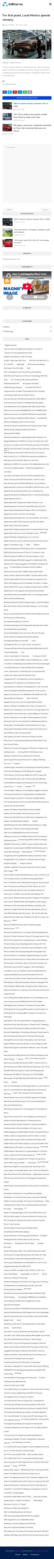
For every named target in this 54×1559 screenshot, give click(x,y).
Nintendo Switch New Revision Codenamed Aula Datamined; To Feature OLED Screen (22, 1120)
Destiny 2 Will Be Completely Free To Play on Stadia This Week (25, 706)
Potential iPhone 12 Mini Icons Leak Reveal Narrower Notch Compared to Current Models (25, 1205)
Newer (9, 210)
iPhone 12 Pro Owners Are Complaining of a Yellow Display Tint (25, 940)
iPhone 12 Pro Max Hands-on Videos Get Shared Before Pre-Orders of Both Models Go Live (26, 932)
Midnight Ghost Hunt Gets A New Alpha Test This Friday (24, 1040)
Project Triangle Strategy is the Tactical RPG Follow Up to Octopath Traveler (25, 1213)
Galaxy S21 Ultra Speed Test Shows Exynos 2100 (22, 813)
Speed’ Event (9, 1320)
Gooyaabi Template (41, 1551)
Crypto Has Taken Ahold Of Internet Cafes (19, 675)
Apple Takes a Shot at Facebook (16, 525)
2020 (29, 368)
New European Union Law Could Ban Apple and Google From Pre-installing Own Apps (25, 1097)
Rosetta (40, 1243)
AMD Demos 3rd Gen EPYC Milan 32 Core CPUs (21, 460)
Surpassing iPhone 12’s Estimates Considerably (22, 1362)
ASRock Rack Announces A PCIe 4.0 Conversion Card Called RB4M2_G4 (24, 552)
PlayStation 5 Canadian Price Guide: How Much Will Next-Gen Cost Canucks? (25, 1197)
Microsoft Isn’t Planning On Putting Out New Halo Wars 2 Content (25, 1028)
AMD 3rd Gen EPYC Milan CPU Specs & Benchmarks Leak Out (26, 449)
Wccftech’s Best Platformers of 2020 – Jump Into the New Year (25, 1497)
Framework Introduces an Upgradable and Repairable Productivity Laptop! (24, 794)
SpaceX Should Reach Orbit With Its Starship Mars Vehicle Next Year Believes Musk (26, 1309)
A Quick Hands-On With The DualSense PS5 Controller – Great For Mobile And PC (25, 391)
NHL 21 (6, 1113)
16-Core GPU (8, 364)
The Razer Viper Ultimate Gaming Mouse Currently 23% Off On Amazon (26, 1408)
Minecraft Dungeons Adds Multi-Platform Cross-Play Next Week (25, 1048)
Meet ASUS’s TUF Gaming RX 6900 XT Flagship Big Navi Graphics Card (24, 1021)
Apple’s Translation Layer (13, 545)
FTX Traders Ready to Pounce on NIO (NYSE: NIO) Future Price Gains (26, 802)
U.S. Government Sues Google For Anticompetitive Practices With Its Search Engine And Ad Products (26, 1447)
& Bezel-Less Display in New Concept (18, 357)
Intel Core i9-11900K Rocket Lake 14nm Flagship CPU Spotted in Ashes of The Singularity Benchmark (26, 898)
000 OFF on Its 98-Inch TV (39, 360)
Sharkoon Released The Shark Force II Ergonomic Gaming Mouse (26, 1282)
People (6, 1182)
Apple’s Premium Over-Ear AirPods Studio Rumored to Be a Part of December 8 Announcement (26, 541)
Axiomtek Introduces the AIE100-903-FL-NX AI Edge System (26, 595)
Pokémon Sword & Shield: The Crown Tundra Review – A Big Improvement (26, 1201)
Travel (6, 1431)
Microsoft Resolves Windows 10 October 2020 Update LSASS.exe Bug (24, 1036)
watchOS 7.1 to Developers (14, 1493)
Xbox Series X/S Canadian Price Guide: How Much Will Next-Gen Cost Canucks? (26, 1531)
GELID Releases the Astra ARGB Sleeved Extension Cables (25, 825)
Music (6, 1082)
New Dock (7, 1094)
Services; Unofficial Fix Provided (16, 1278)
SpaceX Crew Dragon (12, 1305)
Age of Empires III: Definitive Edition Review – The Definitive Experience (25, 418)
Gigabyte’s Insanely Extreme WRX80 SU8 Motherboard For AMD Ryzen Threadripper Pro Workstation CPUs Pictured (26, 848)
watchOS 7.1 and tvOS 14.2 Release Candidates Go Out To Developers (26, 1489)
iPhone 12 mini (9, 929)
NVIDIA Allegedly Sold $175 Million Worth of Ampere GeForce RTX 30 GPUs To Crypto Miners (26, 1132)
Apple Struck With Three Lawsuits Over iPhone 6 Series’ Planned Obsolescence (24, 522)
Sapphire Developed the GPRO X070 (17, 1266)
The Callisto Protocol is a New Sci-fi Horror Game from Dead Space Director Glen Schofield (26, 1389)
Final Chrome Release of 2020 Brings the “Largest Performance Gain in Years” (22, 771)
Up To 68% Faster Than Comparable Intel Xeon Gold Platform (23, 1458)
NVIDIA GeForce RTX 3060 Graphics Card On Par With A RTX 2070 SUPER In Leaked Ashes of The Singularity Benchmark (26, 1143)
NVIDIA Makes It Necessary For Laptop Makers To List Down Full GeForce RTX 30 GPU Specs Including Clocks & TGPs (25, 1151)
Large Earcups (9, 994)
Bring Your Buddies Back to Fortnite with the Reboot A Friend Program (26, 614)
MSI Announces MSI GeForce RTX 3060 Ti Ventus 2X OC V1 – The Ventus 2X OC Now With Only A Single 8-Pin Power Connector (26, 1063)
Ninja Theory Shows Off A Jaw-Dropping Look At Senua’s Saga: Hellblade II (25, 1117)
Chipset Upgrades (11, 652)
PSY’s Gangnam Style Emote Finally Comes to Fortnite (24, 1220)
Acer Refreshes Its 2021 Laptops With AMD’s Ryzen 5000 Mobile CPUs (24, 407)
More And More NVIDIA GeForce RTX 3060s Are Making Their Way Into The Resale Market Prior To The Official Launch (26, 1055)
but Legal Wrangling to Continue (16, 621)
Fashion (27, 327)
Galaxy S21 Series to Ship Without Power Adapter (22, 810)
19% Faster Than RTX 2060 (13, 368)
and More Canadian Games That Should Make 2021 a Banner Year (24, 476)
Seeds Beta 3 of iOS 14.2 (30, 1274)
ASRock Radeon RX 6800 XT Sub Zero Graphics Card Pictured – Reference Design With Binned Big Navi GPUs (24, 556)
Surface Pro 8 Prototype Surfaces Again (19, 1358)
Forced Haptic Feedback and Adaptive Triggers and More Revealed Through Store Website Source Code (26, 790)
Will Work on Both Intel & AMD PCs (16, 1508)
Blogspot (17, 1551)
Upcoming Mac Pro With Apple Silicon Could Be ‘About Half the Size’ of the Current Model (26, 1462)
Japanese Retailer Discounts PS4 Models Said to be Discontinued (23, 975)
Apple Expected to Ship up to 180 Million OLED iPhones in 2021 (26, 487)
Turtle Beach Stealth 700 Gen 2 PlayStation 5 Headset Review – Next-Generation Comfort (24, 1439)
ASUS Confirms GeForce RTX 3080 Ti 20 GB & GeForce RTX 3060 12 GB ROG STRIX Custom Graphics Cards (25, 575)
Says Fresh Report (10, 1274)
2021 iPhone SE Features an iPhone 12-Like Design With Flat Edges (25, 376)
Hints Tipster (8, 871)
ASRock (36, 545)
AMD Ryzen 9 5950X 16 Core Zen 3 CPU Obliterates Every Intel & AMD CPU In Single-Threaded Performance (26, 464)
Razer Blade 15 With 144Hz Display (16, 1232)
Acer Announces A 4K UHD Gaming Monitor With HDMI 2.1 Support (25, 399)
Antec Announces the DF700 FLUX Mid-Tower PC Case (24, 479)
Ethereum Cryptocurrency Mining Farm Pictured (22, 756)
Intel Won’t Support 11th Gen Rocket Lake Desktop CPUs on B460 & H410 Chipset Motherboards (25, 909)
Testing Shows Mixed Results (15, 1381)
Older (45, 210)
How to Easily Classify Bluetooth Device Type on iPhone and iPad (26, 875)
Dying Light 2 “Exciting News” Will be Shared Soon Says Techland (24, 725)
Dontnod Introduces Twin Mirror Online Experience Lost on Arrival (25, 717)
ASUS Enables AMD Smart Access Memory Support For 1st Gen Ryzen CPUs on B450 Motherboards (25, 579)
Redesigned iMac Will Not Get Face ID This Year (21, 1239)
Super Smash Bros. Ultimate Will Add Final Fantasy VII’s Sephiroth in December (25, 1355)
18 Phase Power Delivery (36, 364)
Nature (14, 1082)
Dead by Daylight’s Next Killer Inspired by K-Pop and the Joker (25, 691)
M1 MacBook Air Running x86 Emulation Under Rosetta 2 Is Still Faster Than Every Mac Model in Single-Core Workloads (26, 1009)
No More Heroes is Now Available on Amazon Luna (23, 1128)
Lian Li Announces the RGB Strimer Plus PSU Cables (23, 1001)
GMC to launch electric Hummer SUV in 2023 (32, 219)
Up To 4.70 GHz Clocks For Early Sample (19, 1451)
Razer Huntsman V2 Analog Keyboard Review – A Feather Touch (25, 1236)
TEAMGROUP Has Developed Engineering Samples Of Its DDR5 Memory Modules (25, 1370)
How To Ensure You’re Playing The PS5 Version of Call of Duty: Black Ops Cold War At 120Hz (24, 886)
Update (7, 1466)
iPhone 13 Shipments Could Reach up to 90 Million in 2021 (25, 948)
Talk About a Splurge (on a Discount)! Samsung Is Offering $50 (26, 1366)
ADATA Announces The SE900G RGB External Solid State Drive (25, 414)
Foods (19, 787)
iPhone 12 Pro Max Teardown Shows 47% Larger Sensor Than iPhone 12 (26, 936)
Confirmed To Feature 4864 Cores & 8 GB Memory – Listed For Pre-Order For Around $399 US (26, 660)
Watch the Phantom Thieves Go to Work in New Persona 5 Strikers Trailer (25, 1485)
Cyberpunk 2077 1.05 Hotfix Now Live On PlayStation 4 (24, 679)
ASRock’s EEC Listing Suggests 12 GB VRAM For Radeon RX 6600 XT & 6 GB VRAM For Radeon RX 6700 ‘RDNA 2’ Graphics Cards (26, 564)
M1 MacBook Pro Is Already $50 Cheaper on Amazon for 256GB (25, 1013)
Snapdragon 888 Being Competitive (32, 1297)
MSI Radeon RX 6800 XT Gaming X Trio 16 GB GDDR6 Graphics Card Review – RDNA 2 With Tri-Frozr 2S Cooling (25, 1074)
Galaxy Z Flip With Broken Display (16, 821)
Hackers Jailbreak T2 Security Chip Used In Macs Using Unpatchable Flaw (25, 867)
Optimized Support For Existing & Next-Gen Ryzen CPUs (24, 1167)
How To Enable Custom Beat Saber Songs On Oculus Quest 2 (26, 882)
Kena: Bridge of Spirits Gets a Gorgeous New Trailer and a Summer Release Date (26, 986)
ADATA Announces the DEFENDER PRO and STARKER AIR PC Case (25, 410)
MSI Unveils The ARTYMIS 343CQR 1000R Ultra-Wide (23, 1078)
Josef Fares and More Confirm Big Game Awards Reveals (26, 978)
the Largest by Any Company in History (18, 1397)
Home (17, 1555)
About (25, 1555)
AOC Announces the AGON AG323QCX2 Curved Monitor (24, 483)
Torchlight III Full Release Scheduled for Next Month (23, 1424)
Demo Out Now (32, 698)
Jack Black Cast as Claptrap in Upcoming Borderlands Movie (25, 971)
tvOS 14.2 (7, 1443)
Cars (33, 641)
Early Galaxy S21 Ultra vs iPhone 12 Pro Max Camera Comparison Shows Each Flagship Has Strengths (23, 737)
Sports (6, 1328)
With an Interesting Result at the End (17, 1512)
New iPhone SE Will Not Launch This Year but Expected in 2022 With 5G (25, 1101)
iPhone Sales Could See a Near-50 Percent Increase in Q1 (25, 963)
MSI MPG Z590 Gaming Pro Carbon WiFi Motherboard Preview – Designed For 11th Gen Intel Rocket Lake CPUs (24, 1071)
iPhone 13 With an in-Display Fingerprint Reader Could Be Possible (25, 955)
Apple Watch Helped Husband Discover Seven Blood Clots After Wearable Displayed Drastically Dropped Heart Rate (26, 529)
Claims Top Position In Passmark (16, 656)
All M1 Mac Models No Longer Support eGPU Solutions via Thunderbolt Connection (25, 437)
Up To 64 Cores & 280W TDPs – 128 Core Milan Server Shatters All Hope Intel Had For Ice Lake (23, 1454)
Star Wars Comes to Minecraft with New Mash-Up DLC (24, 1332)
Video (15, 1466)
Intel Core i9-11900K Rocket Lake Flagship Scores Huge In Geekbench (25, 902)
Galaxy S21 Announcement (14, 806)
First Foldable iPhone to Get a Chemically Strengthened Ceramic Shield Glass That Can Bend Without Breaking (25, 779)
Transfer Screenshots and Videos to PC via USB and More (25, 1428)
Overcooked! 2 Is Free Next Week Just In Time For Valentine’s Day (26, 1170)
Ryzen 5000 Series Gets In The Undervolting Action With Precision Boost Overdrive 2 (25, 1251)
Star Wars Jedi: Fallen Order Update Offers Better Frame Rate (26, 1335)
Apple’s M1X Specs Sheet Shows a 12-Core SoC (21, 537)
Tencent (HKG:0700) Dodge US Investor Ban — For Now (24, 1378)
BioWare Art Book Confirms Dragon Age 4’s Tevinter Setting (26, 602)
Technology (27, 331)
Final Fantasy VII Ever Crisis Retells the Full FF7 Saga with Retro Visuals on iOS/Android (25, 775)
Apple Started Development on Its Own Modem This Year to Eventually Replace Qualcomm (26, 518)
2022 (6, 380)
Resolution (8, 1243)
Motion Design (9, 1059)
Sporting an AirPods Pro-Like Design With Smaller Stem (24, 1324)
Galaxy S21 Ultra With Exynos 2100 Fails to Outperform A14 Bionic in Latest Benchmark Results (25, 817)
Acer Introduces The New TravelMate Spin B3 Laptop (23, 403)
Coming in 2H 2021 (39, 656)
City (22, 652)
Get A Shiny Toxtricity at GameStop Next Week (21, 829)
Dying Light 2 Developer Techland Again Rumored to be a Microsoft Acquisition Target (25, 729)
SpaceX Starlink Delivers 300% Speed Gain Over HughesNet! (26, 1312)
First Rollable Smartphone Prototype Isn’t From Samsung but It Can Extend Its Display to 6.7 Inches (25, 783)
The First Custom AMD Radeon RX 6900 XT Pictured (23, 1393)
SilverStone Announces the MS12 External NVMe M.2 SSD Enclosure (24, 1293)
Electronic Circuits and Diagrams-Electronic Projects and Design (26, 748)
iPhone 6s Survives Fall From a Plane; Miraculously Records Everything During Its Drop (26, 959)
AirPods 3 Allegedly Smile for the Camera (19, 422)
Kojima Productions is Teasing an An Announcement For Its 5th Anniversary (26, 990)
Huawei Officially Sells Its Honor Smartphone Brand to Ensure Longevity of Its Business (24, 890)
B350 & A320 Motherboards (14, 598)
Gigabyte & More (10, 840)
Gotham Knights (10, 863)
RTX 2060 (7, 1247)
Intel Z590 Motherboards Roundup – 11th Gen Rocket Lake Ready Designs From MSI (25, 913)
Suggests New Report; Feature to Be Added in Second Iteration (24, 1351)
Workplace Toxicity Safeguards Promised (19, 1523)
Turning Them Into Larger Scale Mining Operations (23, 1435)
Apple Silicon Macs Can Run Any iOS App (19, 514)
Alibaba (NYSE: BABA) (12, 433)
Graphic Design (26, 863)
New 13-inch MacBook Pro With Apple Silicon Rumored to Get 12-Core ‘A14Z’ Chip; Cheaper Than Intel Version (25, 1090)
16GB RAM (20, 364)
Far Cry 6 (7, 763)
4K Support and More (31, 383)
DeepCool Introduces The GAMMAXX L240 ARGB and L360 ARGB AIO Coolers (25, 694)
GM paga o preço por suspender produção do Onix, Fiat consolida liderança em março (32, 128)
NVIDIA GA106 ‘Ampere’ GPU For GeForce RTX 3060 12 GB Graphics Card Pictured (24, 1140)
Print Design (18, 1209)
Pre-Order (7, 1209)
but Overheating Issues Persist (15, 629)
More (6, 1051)
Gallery (35, 821)
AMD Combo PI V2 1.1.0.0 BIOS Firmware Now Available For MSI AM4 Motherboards (25, 456)
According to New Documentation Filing (19, 395)
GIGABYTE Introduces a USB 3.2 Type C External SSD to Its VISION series (25, 844)
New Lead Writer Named (13, 1105)
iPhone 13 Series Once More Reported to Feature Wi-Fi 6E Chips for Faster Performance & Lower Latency (25, 944)
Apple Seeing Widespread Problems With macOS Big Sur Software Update (25, 510)
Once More (32, 1163)
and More (7, 472)
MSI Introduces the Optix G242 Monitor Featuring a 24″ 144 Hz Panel (26, 1067)
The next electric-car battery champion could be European (32, 231)
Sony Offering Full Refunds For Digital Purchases (22, 1301)
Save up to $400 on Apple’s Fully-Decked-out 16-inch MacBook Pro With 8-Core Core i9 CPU (24, 1270)
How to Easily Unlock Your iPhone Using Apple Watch (23, 879)
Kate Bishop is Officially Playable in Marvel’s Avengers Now (26, 982)
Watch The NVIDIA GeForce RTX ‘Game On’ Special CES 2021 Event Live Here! (26, 1481)
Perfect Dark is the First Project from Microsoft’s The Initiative (26, 1186)
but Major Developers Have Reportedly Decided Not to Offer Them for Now (26, 625)
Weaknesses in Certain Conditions (17, 1500)
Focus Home (8, 787)
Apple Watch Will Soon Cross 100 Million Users (21, 533)
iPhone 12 (7, 921)
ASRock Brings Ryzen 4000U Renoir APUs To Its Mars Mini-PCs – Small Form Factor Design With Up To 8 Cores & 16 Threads (25, 549)
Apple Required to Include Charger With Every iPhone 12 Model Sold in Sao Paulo (24, 506)
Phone (6, 1190)
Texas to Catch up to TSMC (14, 1385)
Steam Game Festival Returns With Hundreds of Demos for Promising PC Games (26, 1347)
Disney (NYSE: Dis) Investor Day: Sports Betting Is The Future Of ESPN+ (26, 714)
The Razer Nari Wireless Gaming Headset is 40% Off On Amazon (24, 1404)
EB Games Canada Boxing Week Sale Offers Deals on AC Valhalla (25, 740)
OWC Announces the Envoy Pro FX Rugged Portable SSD (25, 1178)
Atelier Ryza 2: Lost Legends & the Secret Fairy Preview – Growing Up (24, 591)
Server (44, 1274)
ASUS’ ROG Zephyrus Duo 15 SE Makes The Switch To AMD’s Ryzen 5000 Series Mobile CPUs (26, 583)
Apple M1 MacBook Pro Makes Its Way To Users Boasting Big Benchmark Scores (26, 495)
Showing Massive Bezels (13, 1289)
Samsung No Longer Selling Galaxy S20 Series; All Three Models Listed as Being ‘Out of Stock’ (25, 1255)
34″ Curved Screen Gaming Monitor (24, 380)
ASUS (6, 568)
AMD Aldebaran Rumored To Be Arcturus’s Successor (24, 453)
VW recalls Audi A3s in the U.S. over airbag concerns (31, 241)
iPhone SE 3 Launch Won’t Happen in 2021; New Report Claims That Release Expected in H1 (24, 967)
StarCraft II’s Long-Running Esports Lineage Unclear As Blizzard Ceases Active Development (25, 1343)
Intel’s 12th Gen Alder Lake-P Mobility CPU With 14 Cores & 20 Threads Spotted (26, 917)
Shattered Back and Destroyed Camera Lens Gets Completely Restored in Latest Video (23, 1285)
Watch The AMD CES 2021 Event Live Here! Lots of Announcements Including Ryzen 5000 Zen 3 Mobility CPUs (26, 1474)
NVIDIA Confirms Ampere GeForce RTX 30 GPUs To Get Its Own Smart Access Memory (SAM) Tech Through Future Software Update (25, 1136)
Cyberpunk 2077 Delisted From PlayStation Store (22, 683)
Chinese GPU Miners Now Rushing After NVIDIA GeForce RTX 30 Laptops (26, 648)
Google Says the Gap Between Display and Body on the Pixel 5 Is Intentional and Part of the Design (25, 856)
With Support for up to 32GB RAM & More (19, 1520)
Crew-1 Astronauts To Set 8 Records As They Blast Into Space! (24, 671)
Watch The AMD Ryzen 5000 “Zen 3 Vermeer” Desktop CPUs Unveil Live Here (26, 1477)
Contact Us (35, 1555)
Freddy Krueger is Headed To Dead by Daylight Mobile (24, 798)
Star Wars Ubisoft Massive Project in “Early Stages (22, 1339)
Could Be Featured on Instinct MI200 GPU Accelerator (24, 668)
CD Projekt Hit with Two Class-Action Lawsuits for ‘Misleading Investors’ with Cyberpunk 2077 (22, 644)
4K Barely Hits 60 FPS (11, 383)
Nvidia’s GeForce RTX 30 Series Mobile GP (19, 1155)
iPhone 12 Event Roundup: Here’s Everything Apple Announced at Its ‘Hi (22, 925)
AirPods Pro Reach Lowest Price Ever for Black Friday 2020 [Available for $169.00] (25, 426)
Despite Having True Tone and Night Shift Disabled (23, 702)
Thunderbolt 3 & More (12, 1420)
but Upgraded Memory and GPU (16, 641)
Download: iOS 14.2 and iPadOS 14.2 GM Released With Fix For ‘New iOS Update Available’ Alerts (25, 721)
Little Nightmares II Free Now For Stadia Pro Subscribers (24, 1005)
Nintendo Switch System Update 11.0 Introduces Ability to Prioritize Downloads (25, 1124)
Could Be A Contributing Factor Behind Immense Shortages (26, 664)
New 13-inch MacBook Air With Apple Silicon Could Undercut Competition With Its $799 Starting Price (26, 1086)
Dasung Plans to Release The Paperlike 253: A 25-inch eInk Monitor (26, 687)
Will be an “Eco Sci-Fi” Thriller (15, 1504)
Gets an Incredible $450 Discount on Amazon (21, 833)
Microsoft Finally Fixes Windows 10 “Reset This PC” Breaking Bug (26, 1024)
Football (28, 787)
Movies (20, 1059)
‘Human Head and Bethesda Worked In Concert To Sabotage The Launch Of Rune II (23, 349)
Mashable (8, 1017)
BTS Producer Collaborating (14, 618)
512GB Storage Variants (13, 387)
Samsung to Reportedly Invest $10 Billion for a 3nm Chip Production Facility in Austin (25, 1262)
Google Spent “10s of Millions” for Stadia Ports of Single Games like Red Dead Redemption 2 (24, 859)
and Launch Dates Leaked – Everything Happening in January (24, 468)
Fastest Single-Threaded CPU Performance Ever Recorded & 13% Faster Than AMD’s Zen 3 (26, 767)
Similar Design (9, 1297)
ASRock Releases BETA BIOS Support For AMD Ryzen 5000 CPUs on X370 (25, 560)
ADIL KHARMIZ (9, 25)
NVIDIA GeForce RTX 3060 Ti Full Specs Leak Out (21, 1147)
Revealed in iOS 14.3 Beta (24, 1243)
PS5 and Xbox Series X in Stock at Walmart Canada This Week (25, 1216)
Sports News (16, 1328)
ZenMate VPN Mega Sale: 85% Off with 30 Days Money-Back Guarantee (26, 1535)
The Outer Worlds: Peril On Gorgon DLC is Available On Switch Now (24, 1401)
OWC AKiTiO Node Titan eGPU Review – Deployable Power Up (26, 1174)
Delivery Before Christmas (13, 698)
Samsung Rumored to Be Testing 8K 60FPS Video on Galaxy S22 (24, 1259)
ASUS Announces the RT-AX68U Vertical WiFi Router (23, 572)
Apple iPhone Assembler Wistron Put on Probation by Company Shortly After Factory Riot (23, 491)
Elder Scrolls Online (11, 744)
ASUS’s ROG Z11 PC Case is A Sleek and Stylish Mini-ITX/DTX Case (26, 587)
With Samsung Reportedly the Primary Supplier (21, 1516)
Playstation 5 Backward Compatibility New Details (23, 1193)
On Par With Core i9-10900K (14, 1163)
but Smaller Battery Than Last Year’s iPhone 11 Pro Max (24, 633)
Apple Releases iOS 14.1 (12, 499)
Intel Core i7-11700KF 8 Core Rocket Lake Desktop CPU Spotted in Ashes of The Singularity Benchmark (24, 894)
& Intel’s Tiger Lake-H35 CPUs (15, 360)
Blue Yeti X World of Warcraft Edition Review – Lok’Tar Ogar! (26, 606)
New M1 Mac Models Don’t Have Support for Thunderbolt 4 (25, 1109)
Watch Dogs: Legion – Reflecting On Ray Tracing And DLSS (26, 1470)
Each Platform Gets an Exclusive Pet (17, 733)
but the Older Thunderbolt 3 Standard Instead (21, 637)
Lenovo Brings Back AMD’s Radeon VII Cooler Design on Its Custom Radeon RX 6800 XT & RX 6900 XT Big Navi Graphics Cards (26, 998)
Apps (28, 545)
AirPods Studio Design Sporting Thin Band (20, 430)
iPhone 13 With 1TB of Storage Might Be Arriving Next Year (25, 952)
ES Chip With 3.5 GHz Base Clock (30, 752)
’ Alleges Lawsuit (10, 345)
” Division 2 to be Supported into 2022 (18, 353)
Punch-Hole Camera (12, 1224)
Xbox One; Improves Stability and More (18, 1527)
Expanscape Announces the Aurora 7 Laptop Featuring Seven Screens (24, 760)
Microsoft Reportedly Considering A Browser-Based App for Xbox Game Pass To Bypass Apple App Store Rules (26, 1032)
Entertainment (9, 752)
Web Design (38, 1500)
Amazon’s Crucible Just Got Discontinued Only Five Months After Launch (26, 445)
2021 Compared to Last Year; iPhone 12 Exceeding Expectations (22, 372)
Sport (19, 1320)
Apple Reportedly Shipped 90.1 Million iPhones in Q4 (23, 502)
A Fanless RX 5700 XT (33, 387)
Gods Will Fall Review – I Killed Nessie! (18, 852)
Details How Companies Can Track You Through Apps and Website (26, 710)
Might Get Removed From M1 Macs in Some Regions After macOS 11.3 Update (25, 1044)
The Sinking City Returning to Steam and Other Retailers (25, 1412)
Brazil (6, 610)
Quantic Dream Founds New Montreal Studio (21, 1228)
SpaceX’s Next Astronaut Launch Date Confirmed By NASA (26, 1316)
